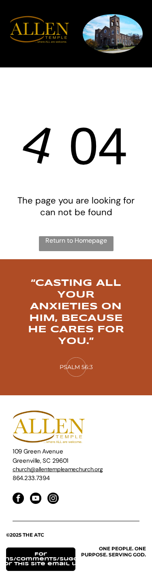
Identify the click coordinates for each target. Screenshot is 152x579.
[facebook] (18, 499)
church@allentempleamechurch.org (58, 469)
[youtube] (35, 499)
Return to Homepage (76, 240)
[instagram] (53, 499)
